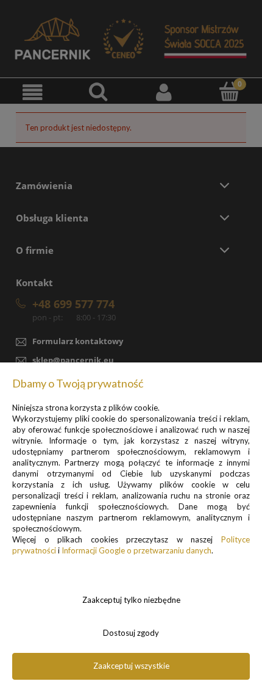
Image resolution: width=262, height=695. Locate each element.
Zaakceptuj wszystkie (131, 666)
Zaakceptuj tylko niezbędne (131, 600)
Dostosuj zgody (131, 633)
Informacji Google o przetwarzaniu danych (136, 550)
